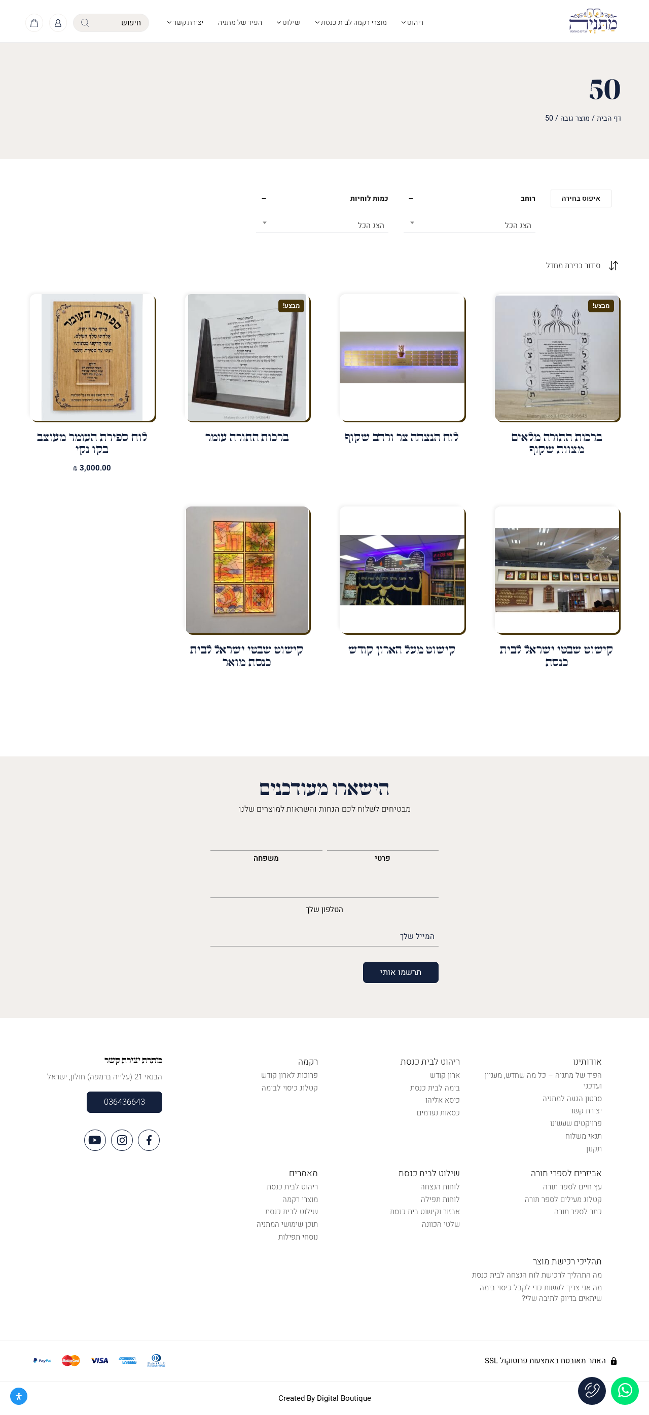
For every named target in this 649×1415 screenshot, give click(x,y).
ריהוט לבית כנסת (430, 1062)
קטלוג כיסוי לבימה (290, 1088)
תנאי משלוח (583, 1136)
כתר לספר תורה (578, 1211)
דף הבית (609, 118)
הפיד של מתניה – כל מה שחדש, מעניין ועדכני (543, 1081)
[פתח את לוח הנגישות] (18, 1396)
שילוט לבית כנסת (429, 1173)
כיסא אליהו (442, 1100)
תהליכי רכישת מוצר (567, 1261)
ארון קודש (445, 1075)
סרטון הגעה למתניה (572, 1098)
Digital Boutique (344, 1398)
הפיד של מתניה (240, 22)
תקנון (594, 1148)
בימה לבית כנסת (435, 1088)
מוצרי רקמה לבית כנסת (353, 22)
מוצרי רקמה (300, 1199)
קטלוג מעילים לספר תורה (563, 1199)
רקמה (308, 1062)
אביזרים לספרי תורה (566, 1173)
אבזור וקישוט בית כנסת (425, 1211)
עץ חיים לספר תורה (572, 1186)
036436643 (124, 1102)
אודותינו (587, 1062)
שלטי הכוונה (441, 1224)
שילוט (290, 22)
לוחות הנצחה (440, 1186)
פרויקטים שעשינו (576, 1123)
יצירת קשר (187, 22)
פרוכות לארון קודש (289, 1075)
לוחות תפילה (440, 1199)
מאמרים (303, 1173)
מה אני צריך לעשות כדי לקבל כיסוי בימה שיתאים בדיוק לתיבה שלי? (541, 1293)
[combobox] (470, 221)
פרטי (382, 858)
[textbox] (470, 225)
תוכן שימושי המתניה (287, 1224)
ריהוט (414, 22)
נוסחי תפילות (298, 1237)
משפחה (266, 858)
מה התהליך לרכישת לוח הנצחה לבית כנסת (537, 1275)
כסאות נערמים (438, 1112)
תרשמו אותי (400, 972)
